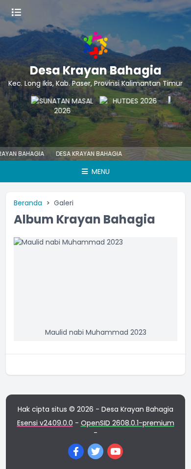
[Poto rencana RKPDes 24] (137, 115)
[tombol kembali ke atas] (171, 449)
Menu (100, 171)
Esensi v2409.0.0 (45, 423)
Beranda (28, 203)
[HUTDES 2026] (68, 115)
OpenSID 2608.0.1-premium (127, 423)
